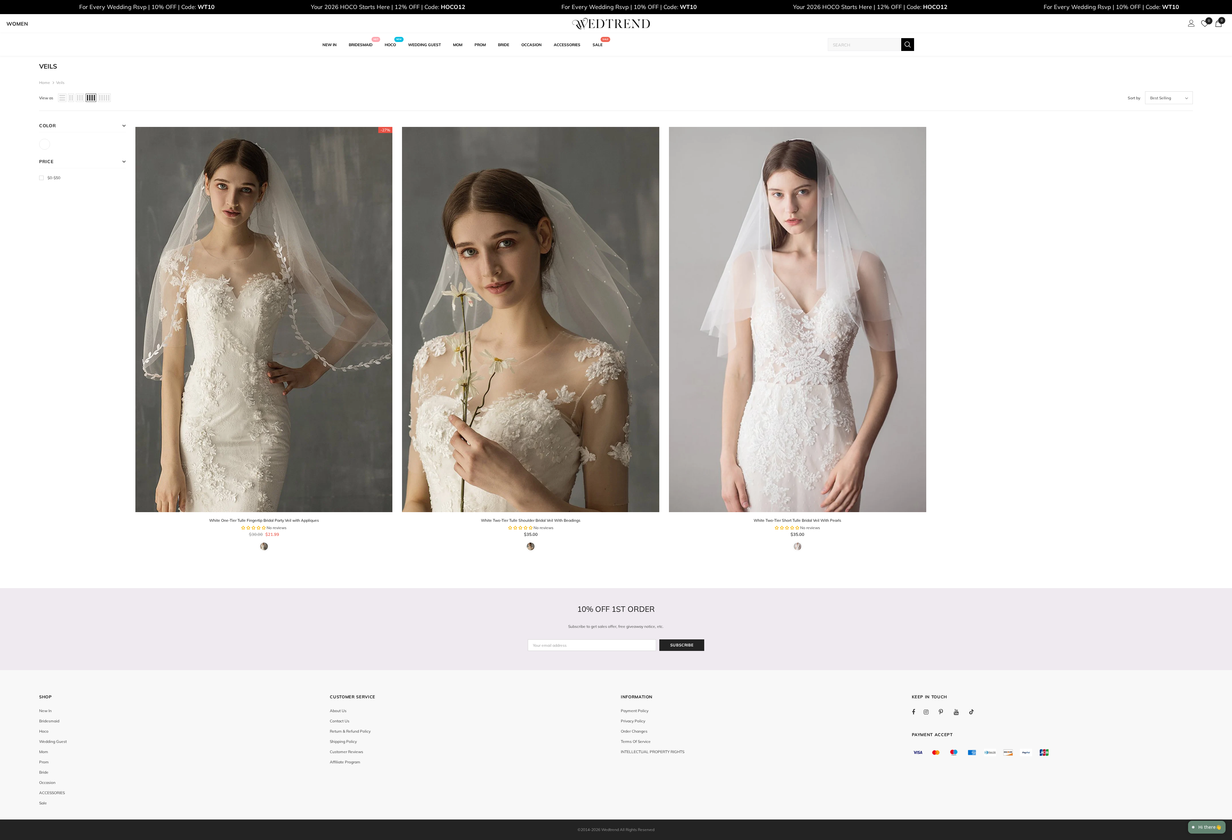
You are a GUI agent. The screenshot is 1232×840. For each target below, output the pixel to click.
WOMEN (17, 24)
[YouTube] (959, 712)
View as (46, 98)
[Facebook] (917, 712)
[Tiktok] (974, 712)
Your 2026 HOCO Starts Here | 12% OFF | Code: (388, 7)
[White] (44, 144)
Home (44, 82)
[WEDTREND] (611, 24)
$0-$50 (53, 177)
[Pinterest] (944, 712)
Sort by (1134, 98)
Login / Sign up (1190, 25)
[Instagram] (929, 712)
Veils (60, 82)
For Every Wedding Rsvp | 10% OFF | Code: (147, 7)
